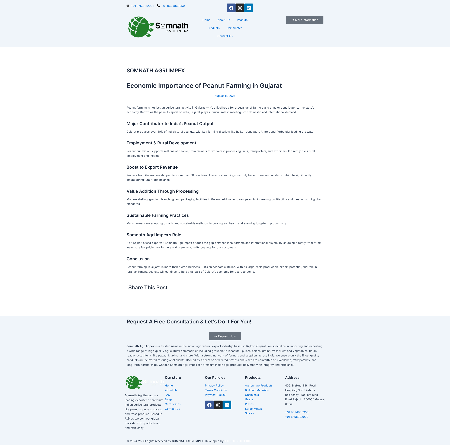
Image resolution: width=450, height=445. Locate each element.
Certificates (234, 28)
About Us (223, 20)
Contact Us (225, 36)
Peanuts (242, 20)
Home (206, 20)
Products (214, 28)
